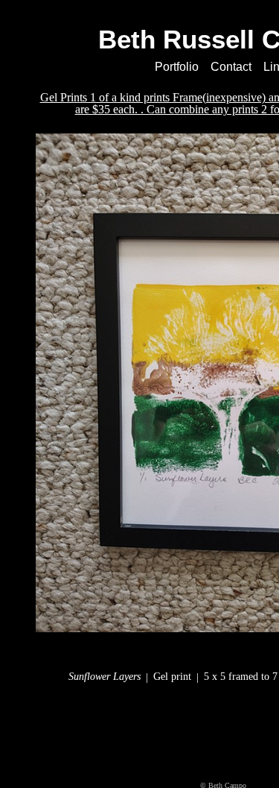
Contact (232, 67)
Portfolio (174, 67)
